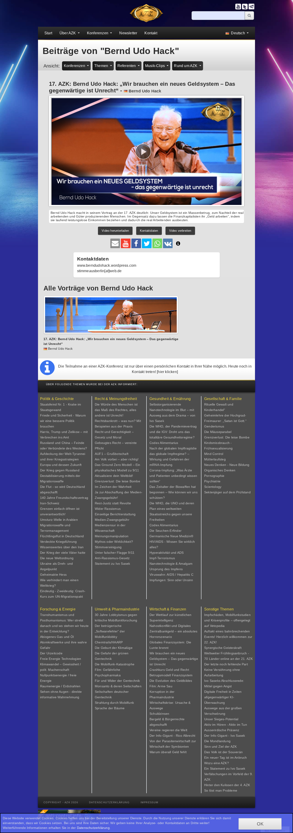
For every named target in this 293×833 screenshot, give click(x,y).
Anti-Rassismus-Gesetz (112, 558)
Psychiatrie (212, 481)
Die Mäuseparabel (217, 432)
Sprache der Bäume (110, 708)
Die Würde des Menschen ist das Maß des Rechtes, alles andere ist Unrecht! (116, 410)
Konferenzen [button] (98, 33)
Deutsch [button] (238, 33)
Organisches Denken (220, 470)
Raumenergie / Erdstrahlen (60, 686)
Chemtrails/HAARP (109, 642)
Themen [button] (101, 66)
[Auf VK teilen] (168, 243)
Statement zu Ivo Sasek (112, 563)
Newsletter (128, 33)
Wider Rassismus (108, 509)
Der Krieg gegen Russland (59, 470)
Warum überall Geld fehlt (168, 752)
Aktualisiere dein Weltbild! (114, 476)
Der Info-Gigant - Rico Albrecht (172, 735)
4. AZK (245, 785)
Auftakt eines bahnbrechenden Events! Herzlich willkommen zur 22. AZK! (228, 636)
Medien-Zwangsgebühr (112, 519)
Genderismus (214, 426)
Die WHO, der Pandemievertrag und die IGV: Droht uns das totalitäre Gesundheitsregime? (173, 432)
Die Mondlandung (217, 741)
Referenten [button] (127, 66)
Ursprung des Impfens (166, 569)
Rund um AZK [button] (186, 66)
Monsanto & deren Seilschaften (118, 686)
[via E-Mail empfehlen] (115, 243)
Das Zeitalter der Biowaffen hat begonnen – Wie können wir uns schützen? (173, 492)
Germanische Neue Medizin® (171, 536)
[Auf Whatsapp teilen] (157, 243)
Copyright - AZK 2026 (60, 802)
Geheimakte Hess (53, 574)
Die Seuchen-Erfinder (165, 530)
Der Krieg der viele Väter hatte (62, 552)
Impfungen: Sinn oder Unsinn (171, 580)
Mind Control (213, 454)
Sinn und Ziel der (217, 746)
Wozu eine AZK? (216, 763)
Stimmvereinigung (108, 547)
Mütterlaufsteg (215, 459)
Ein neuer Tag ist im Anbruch (225, 757)
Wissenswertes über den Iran (62, 547)
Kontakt (150, 33)
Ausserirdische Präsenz (221, 730)
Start (48, 33)
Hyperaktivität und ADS (166, 552)
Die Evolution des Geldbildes (170, 681)
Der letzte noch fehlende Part (226, 664)
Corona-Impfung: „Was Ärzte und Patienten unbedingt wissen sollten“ (173, 475)
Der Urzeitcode (51, 653)
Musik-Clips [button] (155, 66)
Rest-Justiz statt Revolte (113, 503)
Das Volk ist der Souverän (223, 752)
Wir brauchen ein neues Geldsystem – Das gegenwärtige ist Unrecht (173, 658)
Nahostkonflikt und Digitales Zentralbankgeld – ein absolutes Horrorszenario (173, 631)
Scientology (212, 487)
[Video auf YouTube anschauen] (125, 243)
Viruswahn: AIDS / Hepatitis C (171, 574)
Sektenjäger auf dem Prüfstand (227, 492)
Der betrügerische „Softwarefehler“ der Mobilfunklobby (110, 631)
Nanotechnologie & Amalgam (171, 563)
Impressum (149, 802)
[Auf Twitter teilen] (147, 243)
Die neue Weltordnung (56, 558)
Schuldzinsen (159, 713)
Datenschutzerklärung (109, 802)
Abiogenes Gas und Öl (57, 637)
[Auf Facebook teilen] (136, 243)
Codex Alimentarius (163, 443)
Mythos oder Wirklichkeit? (114, 541)
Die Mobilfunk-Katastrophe (114, 664)
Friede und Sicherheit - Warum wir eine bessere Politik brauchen (63, 421)
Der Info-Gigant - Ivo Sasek (224, 735)
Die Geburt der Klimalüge (114, 648)
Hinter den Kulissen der (222, 785)
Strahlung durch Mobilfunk (114, 702)
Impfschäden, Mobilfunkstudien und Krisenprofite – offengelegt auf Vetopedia (227, 620)
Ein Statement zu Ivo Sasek (224, 768)
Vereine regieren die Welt (168, 730)
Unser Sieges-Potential (221, 719)
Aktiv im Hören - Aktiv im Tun (225, 724)
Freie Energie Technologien (60, 659)
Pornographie (214, 476)
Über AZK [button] (68, 33)
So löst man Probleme (220, 790)
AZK (234, 746)
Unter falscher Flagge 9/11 (114, 552)
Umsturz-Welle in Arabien (59, 519)
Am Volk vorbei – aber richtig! (116, 459)
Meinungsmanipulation (111, 536)
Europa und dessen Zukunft (60, 465)
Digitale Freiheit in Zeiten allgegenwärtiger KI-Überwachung (222, 697)
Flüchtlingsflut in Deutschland (62, 536)
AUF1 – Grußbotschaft (111, 454)
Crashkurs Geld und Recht (169, 670)
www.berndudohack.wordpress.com (106, 265)
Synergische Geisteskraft (222, 648)
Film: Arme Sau (160, 686)
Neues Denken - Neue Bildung (226, 465)
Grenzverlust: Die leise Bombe (117, 481)
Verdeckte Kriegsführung (58, 541)
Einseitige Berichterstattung (115, 514)
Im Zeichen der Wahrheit (113, 487)
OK (260, 823)
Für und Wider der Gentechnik (117, 681)
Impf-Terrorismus (162, 558)
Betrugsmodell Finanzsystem (171, 675)
